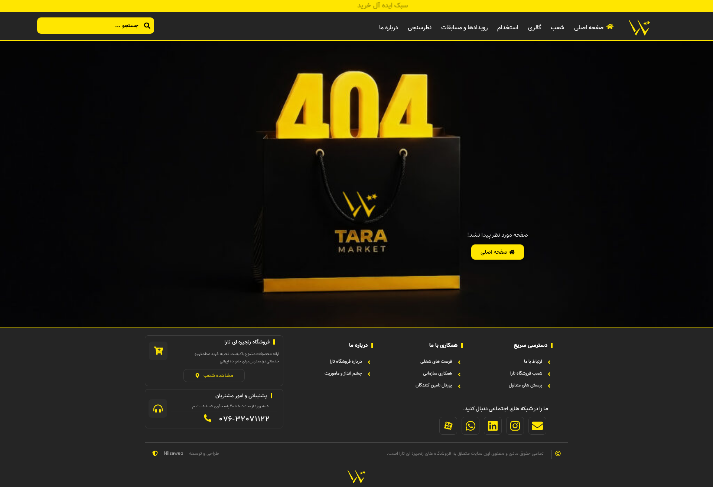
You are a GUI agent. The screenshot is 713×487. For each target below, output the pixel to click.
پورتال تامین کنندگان (434, 385)
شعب (557, 27)
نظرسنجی (420, 27)
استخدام (507, 27)
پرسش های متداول (525, 385)
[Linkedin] (493, 426)
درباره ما (388, 27)
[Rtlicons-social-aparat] (448, 426)
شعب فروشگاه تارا (526, 373)
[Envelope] (537, 426)
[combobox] (95, 25)
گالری (534, 27)
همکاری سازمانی (437, 373)
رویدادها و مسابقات (464, 27)
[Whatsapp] (470, 426)
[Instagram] (515, 426)
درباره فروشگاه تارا (346, 361)
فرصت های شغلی (436, 361)
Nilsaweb (173, 453)
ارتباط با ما (533, 361)
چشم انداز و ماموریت (343, 373)
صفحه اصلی (588, 27)
